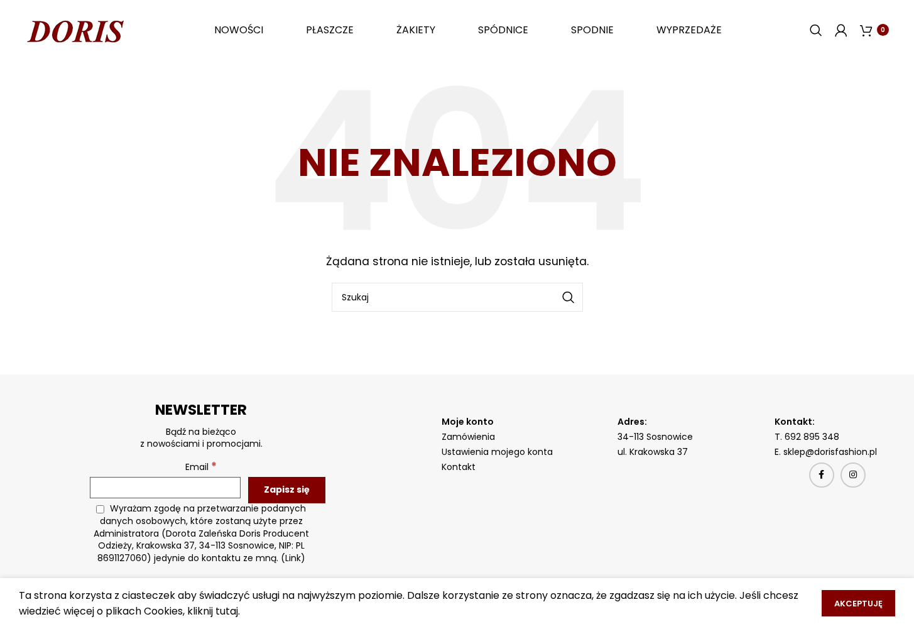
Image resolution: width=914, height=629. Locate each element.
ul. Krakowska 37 (652, 452)
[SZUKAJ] (568, 297)
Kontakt (459, 467)
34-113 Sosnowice (655, 436)
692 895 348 (812, 436)
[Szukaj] (816, 30)
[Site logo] (75, 29)
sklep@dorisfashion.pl (831, 452)
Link (293, 558)
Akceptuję (858, 604)
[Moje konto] (841, 30)
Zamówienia (468, 436)
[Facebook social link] (821, 475)
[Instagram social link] (853, 475)
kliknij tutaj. (213, 611)
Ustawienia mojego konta (497, 452)
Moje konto (468, 421)
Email (201, 466)
